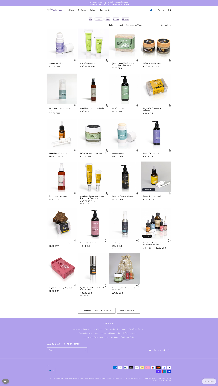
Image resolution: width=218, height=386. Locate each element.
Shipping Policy (114, 333)
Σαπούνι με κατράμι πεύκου (59, 243)
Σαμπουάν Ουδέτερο (151, 153)
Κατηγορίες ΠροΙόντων (82, 329)
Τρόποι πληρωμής (130, 333)
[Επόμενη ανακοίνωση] (133, 3)
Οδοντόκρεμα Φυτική (88, 63)
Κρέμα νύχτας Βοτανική (152, 63)
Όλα (90, 19)
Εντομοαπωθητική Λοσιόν (59, 196)
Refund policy (100, 333)
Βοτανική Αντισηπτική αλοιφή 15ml (60, 109)
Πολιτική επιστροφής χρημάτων (95, 378)
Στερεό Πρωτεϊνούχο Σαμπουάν (61, 288)
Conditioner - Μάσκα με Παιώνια (92, 108)
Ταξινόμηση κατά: (116, 25)
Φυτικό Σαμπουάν (118, 108)
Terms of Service (85, 333)
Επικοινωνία (110, 329)
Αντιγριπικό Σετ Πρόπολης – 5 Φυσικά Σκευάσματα (154, 244)
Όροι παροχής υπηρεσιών (132, 378)
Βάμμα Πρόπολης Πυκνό (58, 153)
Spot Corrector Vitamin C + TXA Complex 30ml (92, 289)
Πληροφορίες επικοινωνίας (162, 380)
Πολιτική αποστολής (150, 378)
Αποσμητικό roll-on (56, 63)
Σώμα (108, 19)
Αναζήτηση (98, 329)
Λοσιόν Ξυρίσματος (119, 243)
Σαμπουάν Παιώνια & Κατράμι (123, 196)
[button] (71, 10)
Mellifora (59, 378)
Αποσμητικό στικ (118, 153)
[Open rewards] (5, 381)
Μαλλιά (116, 19)
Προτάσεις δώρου (136, 329)
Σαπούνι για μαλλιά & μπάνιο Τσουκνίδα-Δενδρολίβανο (123, 64)
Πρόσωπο (98, 19)
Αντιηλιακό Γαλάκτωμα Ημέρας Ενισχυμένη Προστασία (92, 197)
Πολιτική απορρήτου (115, 378)
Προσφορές (122, 329)
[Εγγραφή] (84, 350)
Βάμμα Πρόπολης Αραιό (152, 196)
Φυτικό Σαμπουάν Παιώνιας (90, 243)
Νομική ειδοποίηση (165, 378)
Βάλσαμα (125, 19)
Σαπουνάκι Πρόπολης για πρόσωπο (152, 109)
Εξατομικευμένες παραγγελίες (96, 337)
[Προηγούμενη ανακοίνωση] (84, 3)
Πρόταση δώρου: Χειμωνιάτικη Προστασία (123, 289)
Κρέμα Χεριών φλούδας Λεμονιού (93, 153)
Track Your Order (128, 337)
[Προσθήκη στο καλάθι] (75, 60)
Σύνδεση (114, 337)
